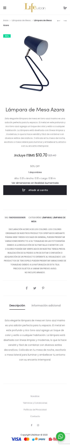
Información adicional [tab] (46, 305)
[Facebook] (31, 425)
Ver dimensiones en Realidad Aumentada (35, 183)
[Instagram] (38, 425)
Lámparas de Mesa (21, 20)
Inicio (5, 20)
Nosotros (35, 396)
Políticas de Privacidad (35, 409)
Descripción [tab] (17, 305)
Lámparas (47, 217)
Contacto (35, 416)
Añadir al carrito (38, 190)
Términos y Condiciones (35, 403)
